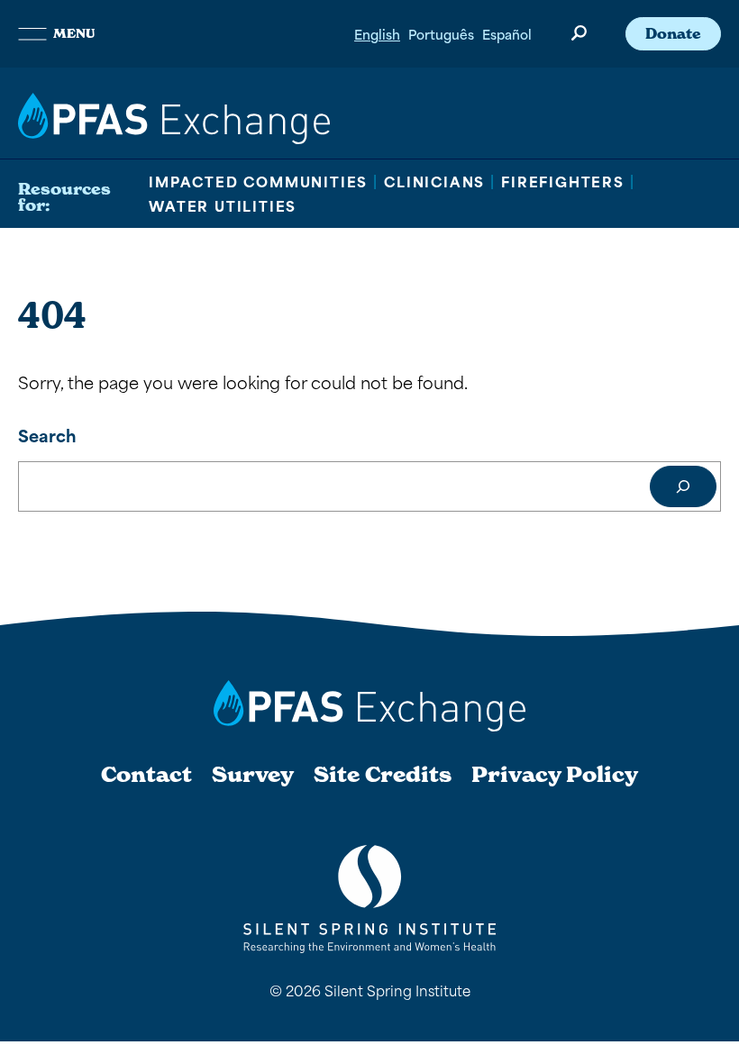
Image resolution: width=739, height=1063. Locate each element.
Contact (146, 774)
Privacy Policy (554, 774)
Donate (673, 33)
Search (47, 434)
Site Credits (383, 774)
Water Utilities (223, 205)
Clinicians (434, 181)
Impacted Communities (258, 181)
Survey (253, 774)
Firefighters (563, 181)
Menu (74, 33)
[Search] (683, 486)
